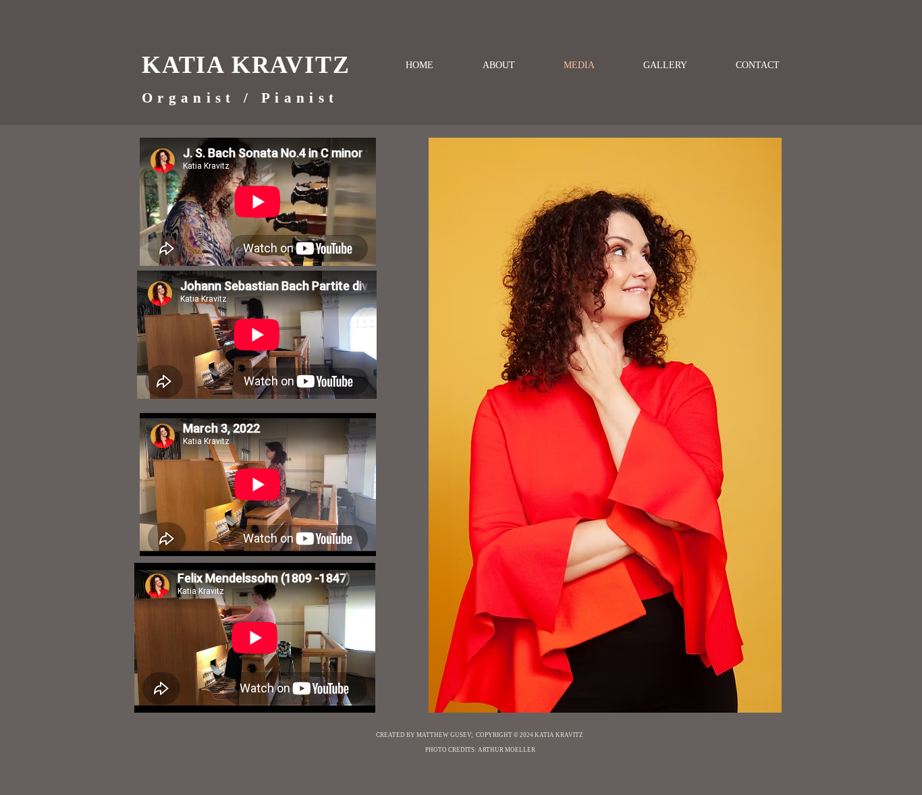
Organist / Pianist (240, 98)
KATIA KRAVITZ (246, 64)
